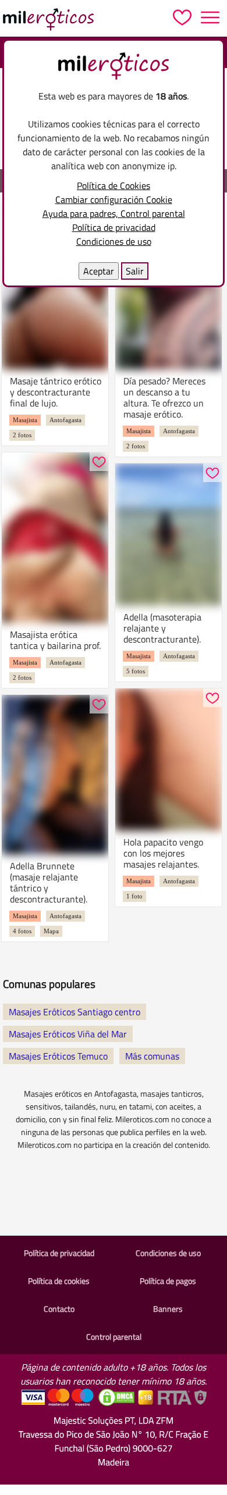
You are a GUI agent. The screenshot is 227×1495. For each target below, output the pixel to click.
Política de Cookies (113, 185)
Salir (135, 271)
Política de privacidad (113, 227)
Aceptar (98, 271)
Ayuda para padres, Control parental (113, 213)
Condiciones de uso (113, 241)
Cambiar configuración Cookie (113, 199)
